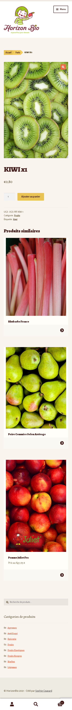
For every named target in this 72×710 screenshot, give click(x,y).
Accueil (8, 52)
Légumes (12, 667)
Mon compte (12, 704)
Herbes (11, 661)
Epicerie (12, 639)
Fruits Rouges (15, 656)
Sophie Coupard (43, 691)
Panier (55, 701)
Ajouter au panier (30, 196)
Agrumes (12, 627)
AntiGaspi (13, 633)
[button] (63, 67)
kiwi (15, 219)
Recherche (36, 704)
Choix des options (62, 330)
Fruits (17, 52)
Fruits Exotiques (16, 650)
